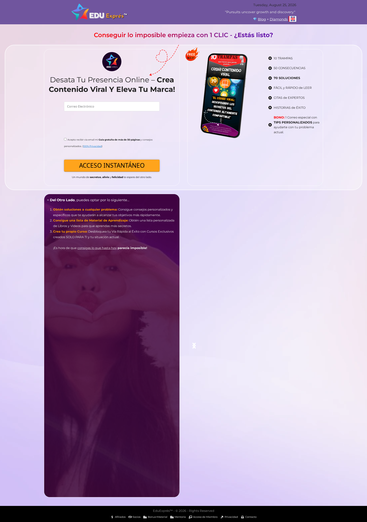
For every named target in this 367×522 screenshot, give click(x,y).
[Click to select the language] (292, 19)
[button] (194, 346)
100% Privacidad (92, 146)
